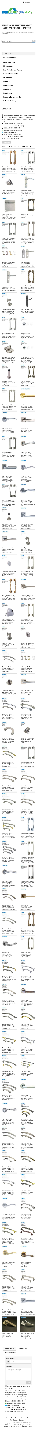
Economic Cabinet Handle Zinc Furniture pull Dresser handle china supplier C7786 (27, 812)
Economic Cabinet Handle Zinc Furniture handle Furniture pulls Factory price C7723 (8, 1193)
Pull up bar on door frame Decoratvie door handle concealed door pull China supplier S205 (28, 621)
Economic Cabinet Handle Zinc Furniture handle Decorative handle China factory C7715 (27, 1288)
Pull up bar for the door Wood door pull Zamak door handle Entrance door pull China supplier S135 (27, 574)
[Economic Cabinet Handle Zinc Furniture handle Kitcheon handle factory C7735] (9, 990)
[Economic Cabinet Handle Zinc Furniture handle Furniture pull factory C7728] (27, 1038)
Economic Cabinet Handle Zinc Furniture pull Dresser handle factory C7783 (8, 812)
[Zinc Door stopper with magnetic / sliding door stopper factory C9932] (9, 181)
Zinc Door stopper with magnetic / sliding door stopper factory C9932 (8, 192)
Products (21, 1418)
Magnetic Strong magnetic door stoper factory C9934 (8, 644)
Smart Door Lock (9, 62)
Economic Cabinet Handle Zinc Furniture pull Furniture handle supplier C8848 (27, 1074)
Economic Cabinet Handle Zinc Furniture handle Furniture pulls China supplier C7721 (8, 1169)
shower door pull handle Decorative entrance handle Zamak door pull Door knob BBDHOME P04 (9, 241)
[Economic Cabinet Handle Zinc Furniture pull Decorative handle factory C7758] (9, 1062)
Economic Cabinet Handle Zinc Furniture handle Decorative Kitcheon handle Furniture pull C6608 (8, 1241)
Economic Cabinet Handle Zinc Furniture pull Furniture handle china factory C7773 (27, 788)
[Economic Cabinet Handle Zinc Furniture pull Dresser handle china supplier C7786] (27, 800)
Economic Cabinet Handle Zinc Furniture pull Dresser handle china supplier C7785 (8, 716)
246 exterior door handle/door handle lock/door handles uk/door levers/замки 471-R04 (26, 455)
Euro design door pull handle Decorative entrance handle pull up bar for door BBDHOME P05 (9, 336)
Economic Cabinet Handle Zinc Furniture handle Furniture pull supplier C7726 (27, 1026)
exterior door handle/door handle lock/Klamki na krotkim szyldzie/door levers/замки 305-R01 (27, 1003)
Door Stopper (8, 85)
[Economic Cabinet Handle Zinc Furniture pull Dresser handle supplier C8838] (9, 752)
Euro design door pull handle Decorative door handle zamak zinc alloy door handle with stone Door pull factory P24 (9, 169)
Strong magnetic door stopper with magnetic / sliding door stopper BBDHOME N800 (8, 621)
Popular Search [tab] (10, 1352)
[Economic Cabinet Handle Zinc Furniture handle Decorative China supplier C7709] (9, 1014)
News (29, 1418)
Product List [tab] (22, 1349)
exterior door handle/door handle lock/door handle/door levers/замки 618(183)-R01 (27, 407)
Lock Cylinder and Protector (13, 70)
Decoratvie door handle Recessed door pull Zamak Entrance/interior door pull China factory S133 (27, 836)
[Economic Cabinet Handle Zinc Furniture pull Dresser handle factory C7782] (27, 705)
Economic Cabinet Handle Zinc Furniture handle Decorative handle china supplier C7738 (27, 1145)
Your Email (10, 1358)
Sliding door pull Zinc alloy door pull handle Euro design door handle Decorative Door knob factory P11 (28, 169)
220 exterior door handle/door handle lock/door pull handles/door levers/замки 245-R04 (26, 479)
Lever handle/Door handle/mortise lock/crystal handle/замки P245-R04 (28, 1264)
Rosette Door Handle (10, 74)
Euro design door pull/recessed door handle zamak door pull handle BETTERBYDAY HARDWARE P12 (8, 455)
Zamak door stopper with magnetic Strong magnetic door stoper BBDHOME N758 (27, 645)
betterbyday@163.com (15, 136)
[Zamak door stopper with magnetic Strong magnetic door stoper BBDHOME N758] (27, 633)
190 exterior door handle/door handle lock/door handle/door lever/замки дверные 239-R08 (8, 1122)
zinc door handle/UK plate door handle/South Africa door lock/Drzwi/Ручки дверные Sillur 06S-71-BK (27, 193)
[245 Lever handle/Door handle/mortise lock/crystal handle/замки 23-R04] (9, 1252)
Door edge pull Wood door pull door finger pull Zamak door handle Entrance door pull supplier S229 (9, 407)
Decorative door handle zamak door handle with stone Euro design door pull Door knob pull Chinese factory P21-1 (27, 884)
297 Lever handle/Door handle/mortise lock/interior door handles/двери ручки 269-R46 (27, 1336)
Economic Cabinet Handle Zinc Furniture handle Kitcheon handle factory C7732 (9, 978)
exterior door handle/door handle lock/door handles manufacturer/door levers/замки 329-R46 (27, 431)
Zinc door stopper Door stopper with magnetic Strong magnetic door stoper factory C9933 (8, 312)
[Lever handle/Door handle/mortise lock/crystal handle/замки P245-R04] (27, 1252)
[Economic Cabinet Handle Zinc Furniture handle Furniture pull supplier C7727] (9, 1038)
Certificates (14, 1420)
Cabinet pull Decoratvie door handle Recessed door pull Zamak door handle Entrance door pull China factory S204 (27, 860)
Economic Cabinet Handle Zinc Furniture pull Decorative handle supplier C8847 (8, 1098)
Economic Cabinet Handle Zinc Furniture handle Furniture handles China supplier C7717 (9, 1312)
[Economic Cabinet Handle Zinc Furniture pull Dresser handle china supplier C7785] (9, 705)
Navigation (6, 49)
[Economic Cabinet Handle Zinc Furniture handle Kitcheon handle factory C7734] (27, 967)
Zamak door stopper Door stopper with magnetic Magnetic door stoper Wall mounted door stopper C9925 (9, 693)
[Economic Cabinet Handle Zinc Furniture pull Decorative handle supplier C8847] (9, 1086)
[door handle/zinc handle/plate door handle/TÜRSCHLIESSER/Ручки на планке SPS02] (9, 205)
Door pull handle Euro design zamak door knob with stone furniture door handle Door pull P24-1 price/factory (27, 241)
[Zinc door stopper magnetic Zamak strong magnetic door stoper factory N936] (9, 371)
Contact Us (22, 1420)
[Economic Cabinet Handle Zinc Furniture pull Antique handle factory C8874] (9, 657)
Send (28, 1383)
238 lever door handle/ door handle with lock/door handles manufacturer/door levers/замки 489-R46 (27, 526)
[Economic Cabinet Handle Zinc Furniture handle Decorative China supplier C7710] (9, 1276)
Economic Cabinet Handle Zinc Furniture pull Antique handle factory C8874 (8, 669)
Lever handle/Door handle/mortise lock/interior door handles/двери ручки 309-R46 (8, 1336)
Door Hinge (7, 89)
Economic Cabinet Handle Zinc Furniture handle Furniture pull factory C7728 (27, 1050)
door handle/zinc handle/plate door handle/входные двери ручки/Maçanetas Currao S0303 (9, 288)
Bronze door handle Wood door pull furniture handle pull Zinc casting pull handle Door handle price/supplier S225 (27, 288)
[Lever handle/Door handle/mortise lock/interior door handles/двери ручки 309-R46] (9, 1324)
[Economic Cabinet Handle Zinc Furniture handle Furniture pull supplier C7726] (27, 1014)
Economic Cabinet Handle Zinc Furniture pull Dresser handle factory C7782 (27, 716)
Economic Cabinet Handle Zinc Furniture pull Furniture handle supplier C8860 (8, 859)
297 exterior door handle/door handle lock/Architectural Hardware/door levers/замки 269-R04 (8, 884)
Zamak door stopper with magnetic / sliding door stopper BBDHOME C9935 (27, 740)
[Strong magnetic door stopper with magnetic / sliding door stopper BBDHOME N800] (9, 609)
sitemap (6, 1426)
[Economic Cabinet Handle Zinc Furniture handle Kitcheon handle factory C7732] (9, 967)
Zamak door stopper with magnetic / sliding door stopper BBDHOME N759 (9, 574)
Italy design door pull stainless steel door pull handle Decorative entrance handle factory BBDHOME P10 (8, 503)
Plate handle (7, 78)
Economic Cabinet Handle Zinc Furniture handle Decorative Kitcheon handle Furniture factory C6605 (27, 1217)
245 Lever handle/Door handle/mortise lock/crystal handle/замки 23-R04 (9, 1264)
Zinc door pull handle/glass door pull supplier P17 (27, 215)
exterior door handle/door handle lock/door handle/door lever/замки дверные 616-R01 (27, 1098)
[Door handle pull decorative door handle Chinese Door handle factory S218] (27, 371)
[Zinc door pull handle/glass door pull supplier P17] (27, 205)
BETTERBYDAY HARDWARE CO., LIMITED (21, 1426)
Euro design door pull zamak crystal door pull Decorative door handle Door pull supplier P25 (8, 597)
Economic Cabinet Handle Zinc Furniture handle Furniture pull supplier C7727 (8, 1050)
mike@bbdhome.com (14, 134)
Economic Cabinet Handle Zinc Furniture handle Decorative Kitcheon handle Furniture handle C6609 (27, 1193)
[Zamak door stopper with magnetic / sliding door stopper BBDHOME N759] (9, 562)
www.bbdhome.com (13, 138)
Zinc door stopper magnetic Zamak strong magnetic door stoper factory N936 (8, 383)
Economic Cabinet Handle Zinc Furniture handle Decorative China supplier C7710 (9, 1288)
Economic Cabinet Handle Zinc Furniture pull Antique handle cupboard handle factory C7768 (27, 1241)
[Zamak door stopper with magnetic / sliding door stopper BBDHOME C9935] (27, 729)
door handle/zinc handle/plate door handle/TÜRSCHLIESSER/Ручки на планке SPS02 (9, 216)
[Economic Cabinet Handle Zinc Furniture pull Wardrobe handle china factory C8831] (9, 919)
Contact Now (6, 142)
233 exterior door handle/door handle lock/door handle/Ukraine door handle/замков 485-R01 (28, 503)
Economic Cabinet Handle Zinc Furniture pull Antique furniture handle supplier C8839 (8, 907)
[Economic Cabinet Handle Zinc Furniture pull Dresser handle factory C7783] (9, 800)
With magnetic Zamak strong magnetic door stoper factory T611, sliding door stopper (27, 669)
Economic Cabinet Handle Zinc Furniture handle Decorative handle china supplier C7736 (27, 1122)
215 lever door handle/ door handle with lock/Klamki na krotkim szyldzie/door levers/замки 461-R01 (8, 1217)
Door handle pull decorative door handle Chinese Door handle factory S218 (27, 383)
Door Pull (6, 81)
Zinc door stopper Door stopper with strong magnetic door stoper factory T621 (8, 264)
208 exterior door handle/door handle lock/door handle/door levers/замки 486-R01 (8, 431)
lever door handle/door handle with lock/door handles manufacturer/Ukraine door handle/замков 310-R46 (28, 694)
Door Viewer (7, 93)
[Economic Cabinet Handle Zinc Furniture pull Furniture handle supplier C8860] (9, 848)
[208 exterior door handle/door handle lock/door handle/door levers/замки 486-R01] (9, 419)
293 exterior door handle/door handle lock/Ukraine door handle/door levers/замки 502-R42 (7, 479)
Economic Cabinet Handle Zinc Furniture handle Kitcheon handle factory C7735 (9, 1002)
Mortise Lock (8, 66)
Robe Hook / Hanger (10, 101)
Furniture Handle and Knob (13, 97)
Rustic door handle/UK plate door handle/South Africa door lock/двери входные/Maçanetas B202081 (27, 312)
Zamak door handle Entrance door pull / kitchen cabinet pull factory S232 (26, 955)
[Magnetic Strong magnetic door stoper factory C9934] (9, 633)
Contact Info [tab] (9, 1349)
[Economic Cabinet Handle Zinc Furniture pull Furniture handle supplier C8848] (27, 1062)
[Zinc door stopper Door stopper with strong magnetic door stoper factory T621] (9, 252)
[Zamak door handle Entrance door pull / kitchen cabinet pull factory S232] (27, 943)
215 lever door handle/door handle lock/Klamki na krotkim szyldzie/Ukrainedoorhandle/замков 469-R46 (29, 1312)
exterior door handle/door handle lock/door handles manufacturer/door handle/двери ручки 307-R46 (26, 908)
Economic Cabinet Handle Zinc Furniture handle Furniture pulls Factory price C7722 (27, 1169)
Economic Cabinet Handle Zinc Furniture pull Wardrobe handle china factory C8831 (8, 931)
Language (28, 2)
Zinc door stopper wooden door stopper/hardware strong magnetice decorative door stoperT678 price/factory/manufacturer (28, 337)
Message (9, 1366)
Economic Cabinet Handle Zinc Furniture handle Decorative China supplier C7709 (9, 1026)
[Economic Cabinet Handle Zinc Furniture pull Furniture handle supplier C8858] (9, 729)
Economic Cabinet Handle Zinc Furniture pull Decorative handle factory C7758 (8, 1074)
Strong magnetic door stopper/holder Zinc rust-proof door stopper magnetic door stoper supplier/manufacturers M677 (27, 360)
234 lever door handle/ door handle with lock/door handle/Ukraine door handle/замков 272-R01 (28, 598)
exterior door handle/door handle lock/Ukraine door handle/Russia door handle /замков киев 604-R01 (8, 956)
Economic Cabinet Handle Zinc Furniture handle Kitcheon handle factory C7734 (27, 978)
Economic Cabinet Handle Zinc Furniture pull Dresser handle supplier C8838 (8, 764)
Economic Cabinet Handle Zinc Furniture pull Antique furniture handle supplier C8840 (8, 836)
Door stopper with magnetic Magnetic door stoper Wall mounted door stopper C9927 (9, 526)
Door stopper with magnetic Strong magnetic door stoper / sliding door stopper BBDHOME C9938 (27, 550)
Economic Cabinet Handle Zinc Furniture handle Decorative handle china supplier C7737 (8, 1145)
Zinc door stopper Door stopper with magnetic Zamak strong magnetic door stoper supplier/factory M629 (8, 360)
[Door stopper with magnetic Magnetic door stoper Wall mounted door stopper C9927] (9, 514)
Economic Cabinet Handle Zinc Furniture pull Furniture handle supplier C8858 (8, 740)
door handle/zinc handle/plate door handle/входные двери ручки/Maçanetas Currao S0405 (28, 264)
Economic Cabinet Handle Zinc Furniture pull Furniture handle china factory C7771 (8, 788)
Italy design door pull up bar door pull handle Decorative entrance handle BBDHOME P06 (27, 764)
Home (6, 54)
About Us (14, 1418)
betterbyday (12, 132)
